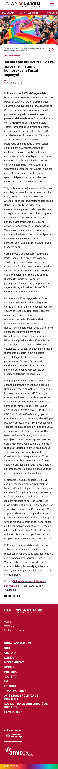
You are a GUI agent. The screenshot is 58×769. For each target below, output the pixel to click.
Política (10, 671)
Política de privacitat (14, 630)
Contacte (9, 625)
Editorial (11, 686)
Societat (10, 676)
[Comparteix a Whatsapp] (14, 596)
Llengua (10, 657)
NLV (6, 80)
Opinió (9, 667)
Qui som (8, 621)
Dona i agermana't (17, 643)
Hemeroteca (13, 712)
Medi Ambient (14, 662)
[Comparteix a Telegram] (18, 596)
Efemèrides (14, 56)
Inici (7, 648)
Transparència (15, 691)
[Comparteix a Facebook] (9, 596)
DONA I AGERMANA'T (30, 12)
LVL (6, 681)
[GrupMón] (29, 766)
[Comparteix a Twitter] (5, 596)
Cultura (10, 652)
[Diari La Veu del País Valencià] (21, 8)
